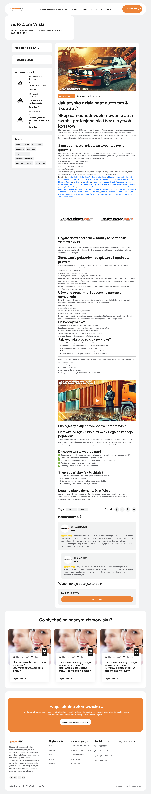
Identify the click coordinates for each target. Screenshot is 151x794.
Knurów (69, 182)
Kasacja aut (75, 764)
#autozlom (71, 509)
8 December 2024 (80, 527)
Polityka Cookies (121, 786)
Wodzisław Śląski (87, 194)
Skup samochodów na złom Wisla (53, 9)
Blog (108, 9)
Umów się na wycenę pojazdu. (74, 722)
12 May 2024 (81, 558)
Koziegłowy (86, 182)
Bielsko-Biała (79, 177)
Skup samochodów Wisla (81, 750)
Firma (98, 9)
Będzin (70, 177)
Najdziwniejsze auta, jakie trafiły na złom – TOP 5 (39, 120)
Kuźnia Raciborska (117, 182)
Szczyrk (104, 192)
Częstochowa (63, 179)
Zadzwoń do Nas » (133, 8)
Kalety (123, 179)
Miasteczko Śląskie (91, 184)
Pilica (74, 187)
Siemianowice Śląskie (93, 189)
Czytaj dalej (33, 89)
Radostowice (68, 197)
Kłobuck (61, 182)
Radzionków (126, 187)
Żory (60, 197)
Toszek (125, 192)
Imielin (95, 179)
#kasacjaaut (40, 163)
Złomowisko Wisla (78, 755)
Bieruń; (87, 177)
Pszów (94, 187)
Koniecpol (77, 182)
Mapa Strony (137, 786)
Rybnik (71, 189)
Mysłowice (112, 184)
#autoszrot (20, 149)
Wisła (78, 194)
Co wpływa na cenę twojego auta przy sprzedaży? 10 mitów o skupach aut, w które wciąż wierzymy (121, 666)
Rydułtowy (79, 189)
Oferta (51, 759)
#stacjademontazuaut (24, 163)
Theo (76, 562)
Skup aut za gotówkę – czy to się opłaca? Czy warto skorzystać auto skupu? (29, 666)
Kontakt (52, 764)
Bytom (104, 177)
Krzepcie (105, 182)
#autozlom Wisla (22, 144)
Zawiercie (128, 194)
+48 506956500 (103, 746)
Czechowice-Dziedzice (124, 177)
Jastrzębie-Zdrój (105, 179)
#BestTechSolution (66, 96)
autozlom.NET (101, 760)
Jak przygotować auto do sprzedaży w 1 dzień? (39, 84)
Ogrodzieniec (122, 184)
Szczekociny (95, 192)
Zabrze (115, 194)
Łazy (66, 184)
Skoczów (113, 189)
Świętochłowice (83, 192)
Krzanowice (96, 182)
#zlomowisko (37, 144)
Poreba (80, 187)
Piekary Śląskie (65, 187)
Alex (73, 530)
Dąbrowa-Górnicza (77, 179)
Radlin (118, 187)
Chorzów (111, 177)
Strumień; (72, 192)
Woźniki (108, 194)
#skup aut (31, 149)
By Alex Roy (85, 96)
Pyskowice (103, 187)
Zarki (121, 194)
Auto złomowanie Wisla (80, 746)
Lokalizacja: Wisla (103, 751)
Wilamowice (70, 194)
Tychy (131, 192)
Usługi (73, 9)
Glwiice (88, 179)
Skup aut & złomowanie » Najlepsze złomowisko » (35, 31)
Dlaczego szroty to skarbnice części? (36, 101)
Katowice (130, 179)
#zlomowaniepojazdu (24, 159)
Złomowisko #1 (36, 76)
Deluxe (34, 79)
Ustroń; (61, 194)
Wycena (52, 750)
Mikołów (103, 184)
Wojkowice (100, 194)
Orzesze (132, 184)
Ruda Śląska (63, 189)
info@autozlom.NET (104, 756)
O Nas (83, 9)
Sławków (121, 189)
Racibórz (111, 187)
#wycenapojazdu (22, 154)
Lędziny (72, 184)
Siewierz (105, 189)
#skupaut (83, 509)
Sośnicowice (131, 189)
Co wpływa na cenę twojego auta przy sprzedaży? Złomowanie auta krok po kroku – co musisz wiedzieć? (75, 666)
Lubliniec (79, 184)
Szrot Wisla (75, 759)
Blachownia (96, 177)
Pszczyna (87, 187)
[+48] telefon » (96, 599)
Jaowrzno (116, 179)
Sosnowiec (63, 192)
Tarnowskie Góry (115, 192)
